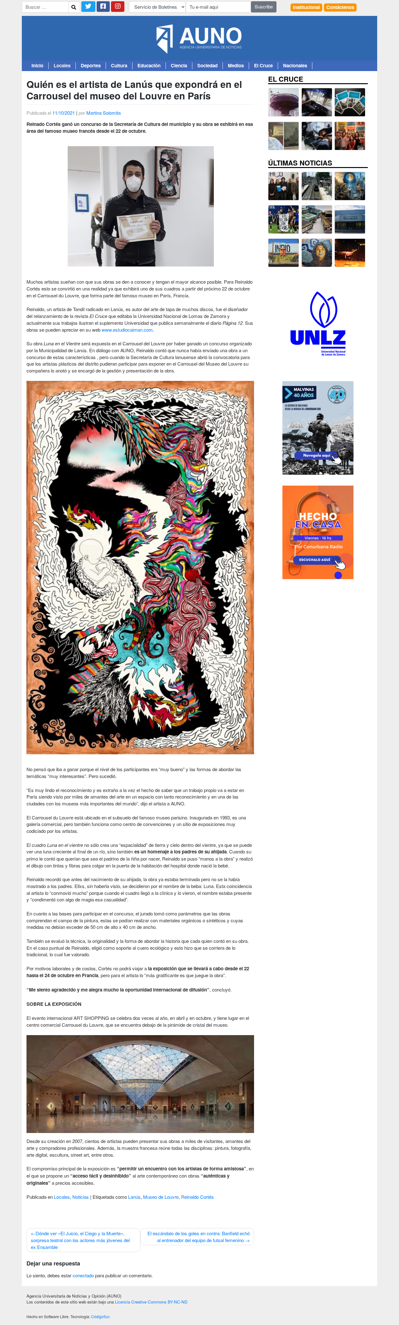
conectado (83, 1275)
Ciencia (179, 65)
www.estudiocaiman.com (127, 329)
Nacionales (295, 65)
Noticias (80, 1196)
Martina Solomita (103, 112)
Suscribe (264, 6)
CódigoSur (100, 1316)
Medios (236, 65)
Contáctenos (340, 7)
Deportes (91, 65)
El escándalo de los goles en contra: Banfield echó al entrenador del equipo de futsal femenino (198, 1236)
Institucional (306, 7)
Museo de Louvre (161, 1196)
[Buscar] (74, 7)
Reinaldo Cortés (197, 1196)
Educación (149, 65)
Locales (62, 65)
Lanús (134, 1196)
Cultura (119, 65)
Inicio (37, 65)
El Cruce (263, 65)
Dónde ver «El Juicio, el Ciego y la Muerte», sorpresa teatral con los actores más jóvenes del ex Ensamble (80, 1240)
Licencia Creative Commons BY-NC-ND (151, 1302)
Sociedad (207, 65)
